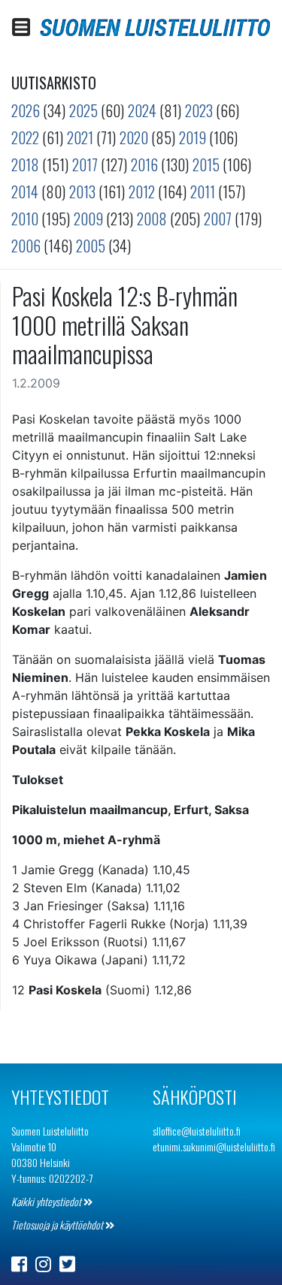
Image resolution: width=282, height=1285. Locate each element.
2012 (142, 191)
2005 (90, 245)
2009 (88, 218)
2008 (152, 218)
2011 (202, 191)
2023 (199, 110)
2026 (25, 110)
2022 (25, 137)
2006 (26, 245)
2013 (82, 191)
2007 (218, 218)
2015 (206, 164)
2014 (24, 191)
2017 (85, 164)
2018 (25, 164)
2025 (83, 110)
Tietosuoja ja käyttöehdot (58, 1224)
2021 (80, 137)
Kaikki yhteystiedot (47, 1201)
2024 (142, 110)
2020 (134, 137)
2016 (144, 164)
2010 (24, 218)
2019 (192, 137)
